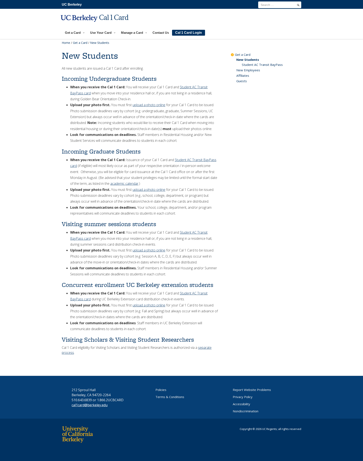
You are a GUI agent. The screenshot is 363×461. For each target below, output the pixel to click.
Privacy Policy (243, 397)
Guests (241, 81)
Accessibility (241, 404)
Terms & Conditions (169, 397)
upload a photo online (149, 105)
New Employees (248, 70)
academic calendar (124, 183)
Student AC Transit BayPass (262, 65)
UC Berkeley (72, 4)
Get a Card (80, 43)
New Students (247, 59)
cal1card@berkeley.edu (90, 405)
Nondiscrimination (245, 411)
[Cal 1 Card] (95, 24)
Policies (160, 390)
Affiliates (242, 75)
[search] (298, 5)
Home (66, 43)
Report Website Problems (252, 390)
